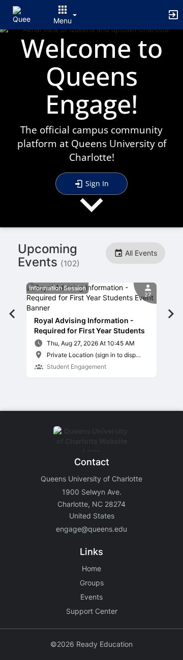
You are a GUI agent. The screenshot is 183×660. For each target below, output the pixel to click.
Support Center (91, 611)
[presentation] (91, 213)
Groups (92, 582)
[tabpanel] (91, 330)
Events (91, 597)
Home (91, 568)
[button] (21, 14)
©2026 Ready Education (91, 644)
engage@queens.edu (91, 529)
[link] (91, 330)
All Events (140, 253)
